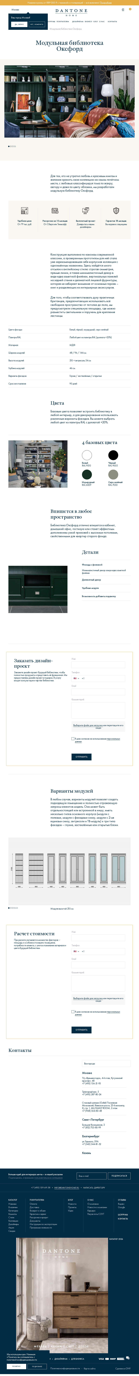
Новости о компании (97, 1207)
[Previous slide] (37, 101)
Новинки (12, 1204)
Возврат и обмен (38, 1210)
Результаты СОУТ (95, 1214)
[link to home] (71, 12)
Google (121, 1207)
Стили (11, 1217)
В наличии (13, 1207)
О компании (93, 1204)
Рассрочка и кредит (39, 1217)
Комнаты (12, 1214)
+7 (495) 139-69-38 (40, 1187)
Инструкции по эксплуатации (43, 1224)
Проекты (72, 1207)
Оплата (33, 1204)
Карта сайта (89, 1368)
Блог (96, 21)
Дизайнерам (77, 21)
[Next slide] (102, 101)
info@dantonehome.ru (66, 1188)
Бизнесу (88, 21)
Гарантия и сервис (38, 1214)
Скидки (11, 1231)
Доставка (34, 1207)
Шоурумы (51, 21)
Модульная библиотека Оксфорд (66, 28)
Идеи (70, 1210)
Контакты (112, 21)
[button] (9, 146)
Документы (35, 1220)
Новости (72, 1204)
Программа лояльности (41, 1227)
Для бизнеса (77, 1359)
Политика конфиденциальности (65, 1368)
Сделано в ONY (123, 1368)
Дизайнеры (13, 1224)
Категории (13, 1210)
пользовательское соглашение (48, 1177)
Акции (11, 1227)
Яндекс (121, 1204)
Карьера (91, 1210)
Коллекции (13, 1220)
